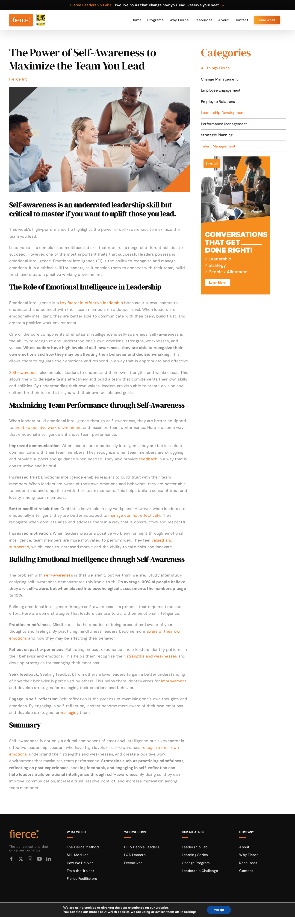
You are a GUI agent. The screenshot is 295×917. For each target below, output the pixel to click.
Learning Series (195, 855)
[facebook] (11, 859)
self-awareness (58, 575)
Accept (219, 910)
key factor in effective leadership (91, 302)
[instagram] (30, 859)
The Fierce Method (83, 847)
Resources (248, 863)
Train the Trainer (80, 870)
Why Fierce (249, 855)
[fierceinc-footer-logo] (24, 829)
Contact (246, 870)
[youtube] (39, 859)
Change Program (196, 863)
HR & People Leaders (141, 847)
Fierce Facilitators (82, 878)
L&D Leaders (135, 855)
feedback (148, 458)
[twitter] (20, 859)
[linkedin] (48, 859)
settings (190, 912)
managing (70, 712)
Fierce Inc (18, 79)
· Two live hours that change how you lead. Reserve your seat (147, 5)
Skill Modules (77, 855)
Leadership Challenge (200, 870)
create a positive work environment (49, 427)
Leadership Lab (195, 847)
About (244, 847)
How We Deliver (80, 863)
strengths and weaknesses (151, 656)
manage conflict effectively (134, 515)
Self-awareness (24, 372)
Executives (133, 863)
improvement (173, 680)
